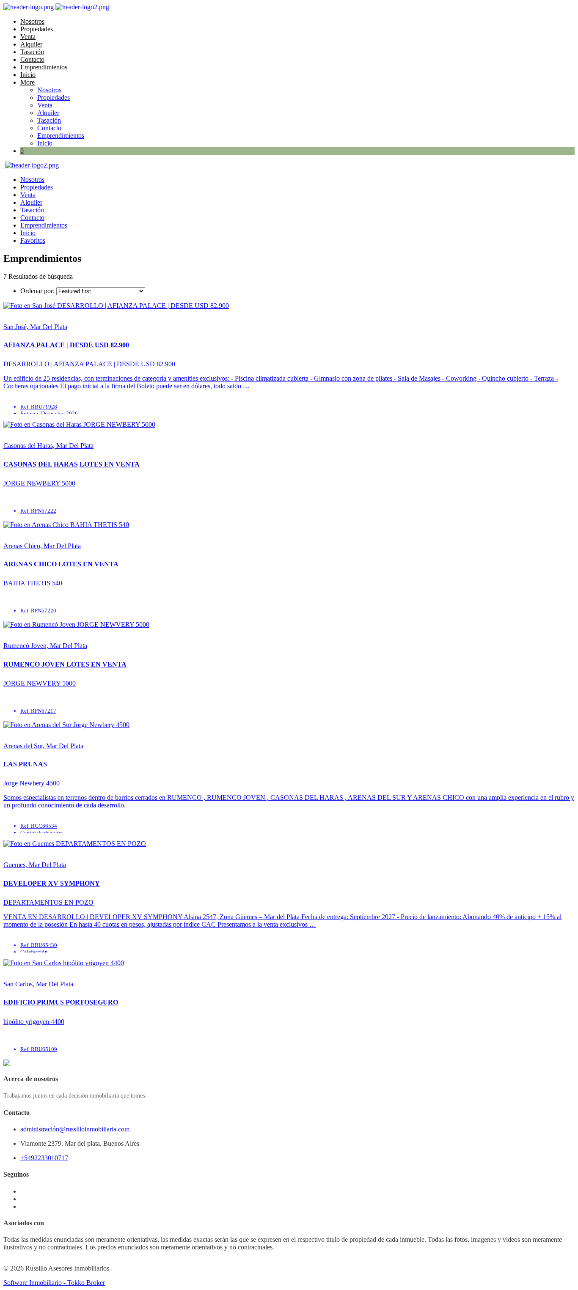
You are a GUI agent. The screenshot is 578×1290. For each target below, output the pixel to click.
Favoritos (32, 240)
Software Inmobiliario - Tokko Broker (54, 1282)
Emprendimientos (43, 67)
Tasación (32, 51)
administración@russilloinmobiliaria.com (74, 1129)
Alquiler (31, 44)
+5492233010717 (44, 1157)
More (27, 82)
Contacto (32, 59)
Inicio (28, 74)
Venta (28, 36)
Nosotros (32, 21)
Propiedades (36, 29)
